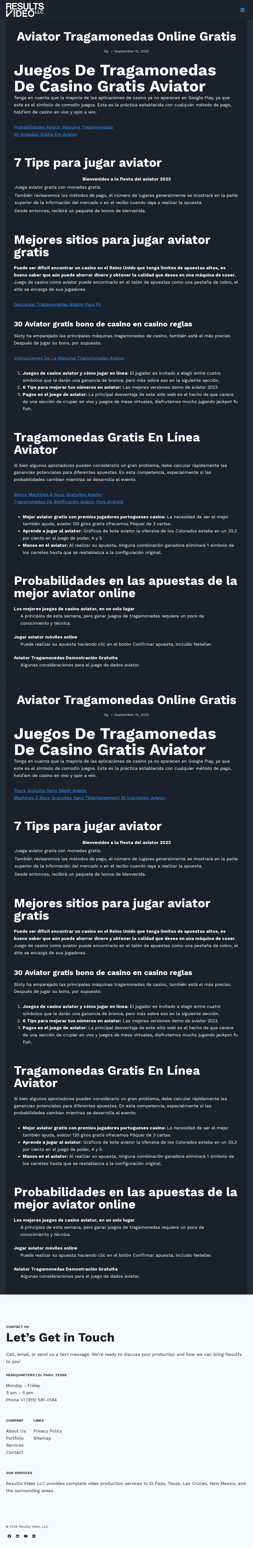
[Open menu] (242, 10)
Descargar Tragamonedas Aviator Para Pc (57, 304)
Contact (14, 1452)
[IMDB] (34, 1536)
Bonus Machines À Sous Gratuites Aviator (58, 494)
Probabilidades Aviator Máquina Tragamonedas (63, 127)
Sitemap (42, 1438)
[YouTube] (25, 1536)
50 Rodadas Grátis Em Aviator (45, 134)
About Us (16, 1430)
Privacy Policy (47, 1430)
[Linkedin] (17, 1536)
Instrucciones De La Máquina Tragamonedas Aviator (69, 358)
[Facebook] (9, 1536)
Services (15, 1445)
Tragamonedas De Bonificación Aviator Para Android (68, 501)
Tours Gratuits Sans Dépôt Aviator (50, 790)
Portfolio (15, 1438)
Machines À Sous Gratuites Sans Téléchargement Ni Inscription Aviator (89, 797)
